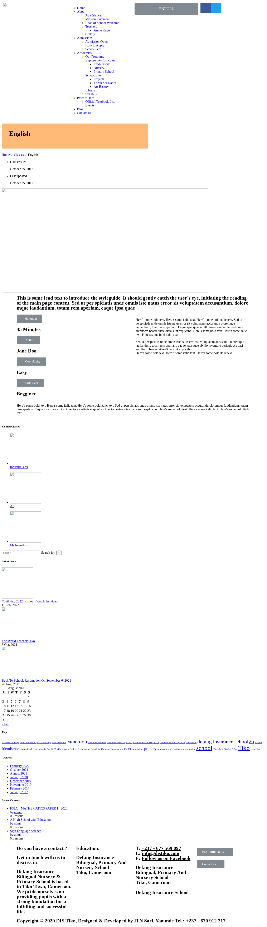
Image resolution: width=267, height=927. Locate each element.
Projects (99, 79)
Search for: (48, 552)
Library (90, 90)
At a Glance (93, 15)
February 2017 (19, 788)
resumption (190, 749)
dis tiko (258, 742)
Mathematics (18, 545)
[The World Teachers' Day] (17, 637)
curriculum (191, 742)
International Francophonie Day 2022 (38, 749)
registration (178, 749)
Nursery (99, 68)
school (204, 748)
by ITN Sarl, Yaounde (151, 920)
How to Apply (94, 45)
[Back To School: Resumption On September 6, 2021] (17, 676)
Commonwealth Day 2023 (146, 742)
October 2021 (19, 769)
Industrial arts (19, 467)
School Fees (93, 49)
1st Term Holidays (10, 742)
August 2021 (18, 773)
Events (89, 105)
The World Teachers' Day (18, 641)
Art (12, 506)
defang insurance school (222, 741)
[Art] (25, 502)
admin (18, 812)
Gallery (90, 34)
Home (81, 8)
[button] (166, 9)
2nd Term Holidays (29, 742)
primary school (164, 749)
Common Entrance (97, 742)
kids (59, 749)
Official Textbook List (100, 101)
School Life (93, 75)
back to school (59, 742)
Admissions (84, 38)
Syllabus (91, 94)
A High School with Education (30, 819)
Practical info (85, 98)
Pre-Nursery (102, 64)
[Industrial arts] (25, 463)
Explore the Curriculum (100, 60)
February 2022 (19, 766)
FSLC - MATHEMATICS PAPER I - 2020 (38, 808)
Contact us (84, 113)
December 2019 (20, 781)
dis (251, 742)
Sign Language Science (25, 831)
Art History (101, 86)
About (81, 11)
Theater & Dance (105, 83)
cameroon (77, 741)
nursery (65, 749)
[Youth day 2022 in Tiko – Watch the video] (17, 597)
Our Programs (94, 56)
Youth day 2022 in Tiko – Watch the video (30, 601)
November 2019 (20, 784)
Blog (80, 109)
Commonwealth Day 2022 (119, 742)
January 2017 (19, 792)
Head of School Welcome (102, 23)
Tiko (244, 748)
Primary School (104, 71)
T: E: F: (163, 853)
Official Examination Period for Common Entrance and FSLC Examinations (106, 749)
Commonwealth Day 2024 (172, 742)
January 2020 (19, 777)
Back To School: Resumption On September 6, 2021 (36, 680)
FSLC (16, 749)
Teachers (91, 26)
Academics (84, 53)
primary (150, 748)
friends (7, 748)
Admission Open (96, 41)
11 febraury (45, 742)
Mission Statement (97, 19)
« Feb (5, 724)
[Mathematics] (25, 541)
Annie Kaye (102, 30)
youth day (255, 749)
